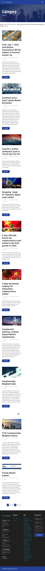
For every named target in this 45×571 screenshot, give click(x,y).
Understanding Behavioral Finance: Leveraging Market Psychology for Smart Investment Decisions (28, 527)
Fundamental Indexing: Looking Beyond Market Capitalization (10, 333)
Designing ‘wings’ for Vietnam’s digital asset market (11, 195)
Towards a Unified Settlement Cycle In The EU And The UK (11, 151)
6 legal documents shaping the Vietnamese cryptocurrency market (10, 288)
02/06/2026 (6, 339)
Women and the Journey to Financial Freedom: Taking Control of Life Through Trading (27, 550)
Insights (5, 59)
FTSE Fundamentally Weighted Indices (11, 434)
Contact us (15, 520)
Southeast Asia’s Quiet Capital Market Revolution (11, 100)
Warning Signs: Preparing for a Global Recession (28, 520)
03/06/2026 (6, 199)
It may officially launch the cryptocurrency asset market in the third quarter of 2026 (11, 240)
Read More (6, 77)
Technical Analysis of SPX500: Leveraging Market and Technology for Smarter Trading (27, 542)
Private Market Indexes (8, 474)
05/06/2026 (6, 105)
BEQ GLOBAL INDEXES (14, 57)
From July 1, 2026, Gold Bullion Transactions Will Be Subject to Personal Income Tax (11, 49)
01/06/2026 (6, 386)
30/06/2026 (6, 57)
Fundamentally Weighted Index (9, 382)
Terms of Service (16, 518)
